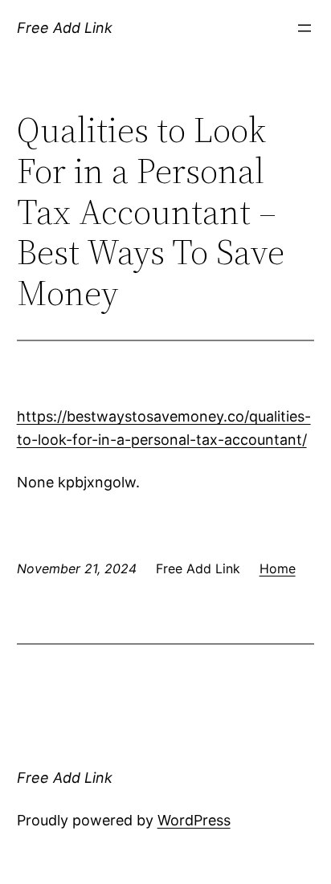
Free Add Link (64, 27)
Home (277, 568)
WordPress (194, 820)
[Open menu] (304, 28)
